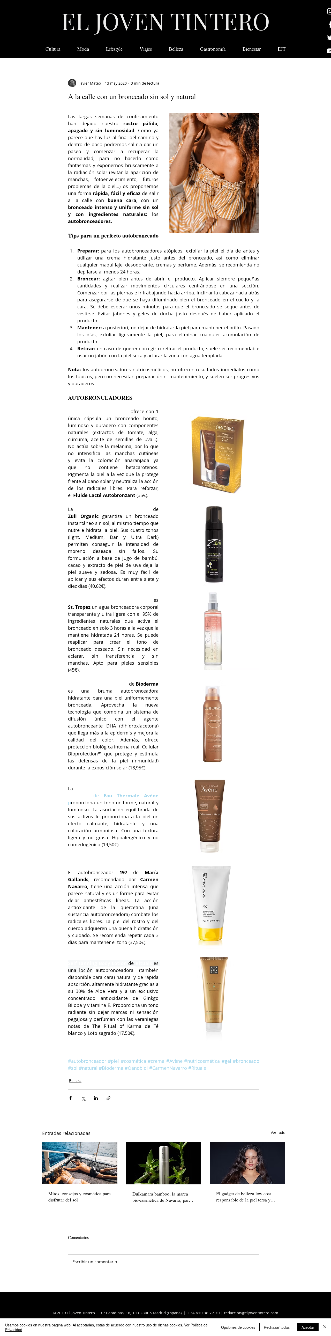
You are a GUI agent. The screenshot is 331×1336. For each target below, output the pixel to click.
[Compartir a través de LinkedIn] (95, 1098)
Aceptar (308, 1327)
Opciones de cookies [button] (238, 1327)
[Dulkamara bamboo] (163, 1163)
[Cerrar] (325, 1327)
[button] (281, 49)
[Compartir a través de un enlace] (108, 1098)
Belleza (75, 1080)
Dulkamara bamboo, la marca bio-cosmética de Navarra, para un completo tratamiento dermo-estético (162, 1197)
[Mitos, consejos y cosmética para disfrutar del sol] (79, 1163)
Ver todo (278, 1132)
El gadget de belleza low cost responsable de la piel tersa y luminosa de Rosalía (243, 1196)
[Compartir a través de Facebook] (70, 1098)
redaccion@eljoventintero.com (251, 1312)
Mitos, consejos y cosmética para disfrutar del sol (79, 1196)
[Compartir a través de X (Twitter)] (83, 1098)
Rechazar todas (277, 1327)
